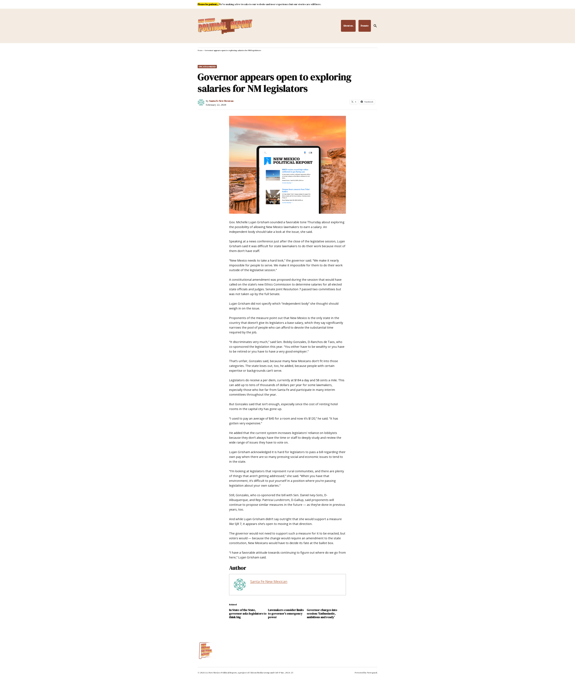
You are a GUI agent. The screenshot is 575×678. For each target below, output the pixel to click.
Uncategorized (207, 66)
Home (200, 50)
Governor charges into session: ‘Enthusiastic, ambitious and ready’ (322, 613)
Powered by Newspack (366, 672)
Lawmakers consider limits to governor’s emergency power (286, 613)
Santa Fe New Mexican (221, 101)
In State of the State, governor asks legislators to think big (248, 613)
